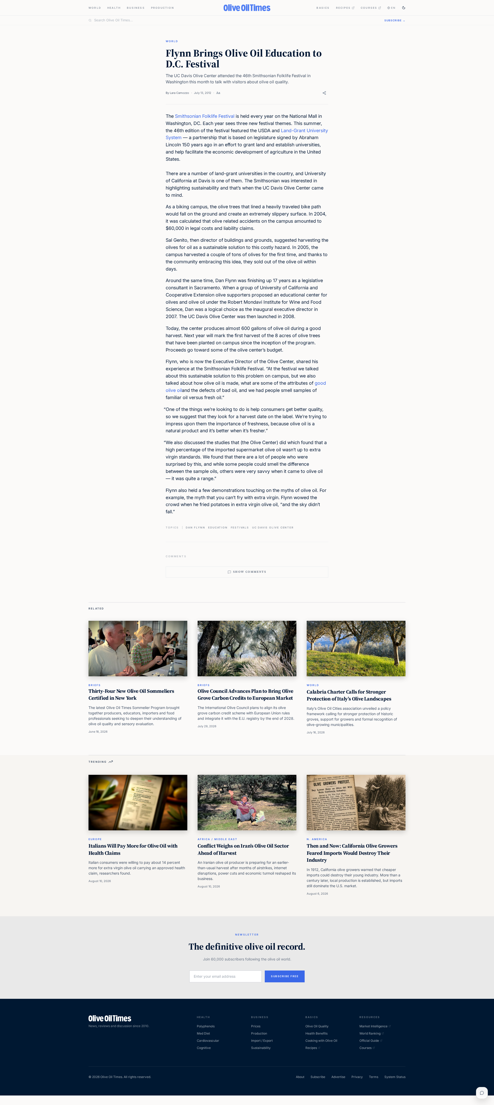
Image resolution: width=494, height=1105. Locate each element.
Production (162, 7)
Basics (323, 7)
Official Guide (369, 1041)
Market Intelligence (373, 1026)
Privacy (357, 1077)
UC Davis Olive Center (273, 527)
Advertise (338, 1077)
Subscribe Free (284, 976)
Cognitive (204, 1048)
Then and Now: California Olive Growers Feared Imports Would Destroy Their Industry (352, 853)
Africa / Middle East (217, 839)
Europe (95, 839)
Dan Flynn (195, 527)
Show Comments (249, 572)
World (95, 7)
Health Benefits (316, 1033)
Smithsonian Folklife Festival (204, 116)
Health (114, 7)
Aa (218, 93)
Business (136, 7)
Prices (255, 1026)
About (300, 1077)
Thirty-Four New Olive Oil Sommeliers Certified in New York (131, 694)
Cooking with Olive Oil (321, 1041)
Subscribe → (394, 20)
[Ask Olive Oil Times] (482, 1093)
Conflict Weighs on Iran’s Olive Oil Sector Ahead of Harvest (243, 849)
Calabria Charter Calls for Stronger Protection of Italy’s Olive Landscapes (349, 695)
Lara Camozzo (179, 93)
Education (217, 527)
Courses (369, 7)
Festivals (240, 527)
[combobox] (236, 20)
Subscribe (318, 1077)
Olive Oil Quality (317, 1026)
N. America (317, 839)
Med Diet (203, 1033)
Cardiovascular (208, 1041)
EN (393, 7)
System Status (394, 1077)
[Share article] (324, 93)
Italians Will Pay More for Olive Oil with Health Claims (133, 849)
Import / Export (262, 1041)
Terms (373, 1077)
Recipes (343, 7)
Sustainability (261, 1048)
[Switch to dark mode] (404, 8)
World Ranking (370, 1033)
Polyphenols (206, 1026)
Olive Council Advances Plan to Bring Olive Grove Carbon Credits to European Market (245, 694)
